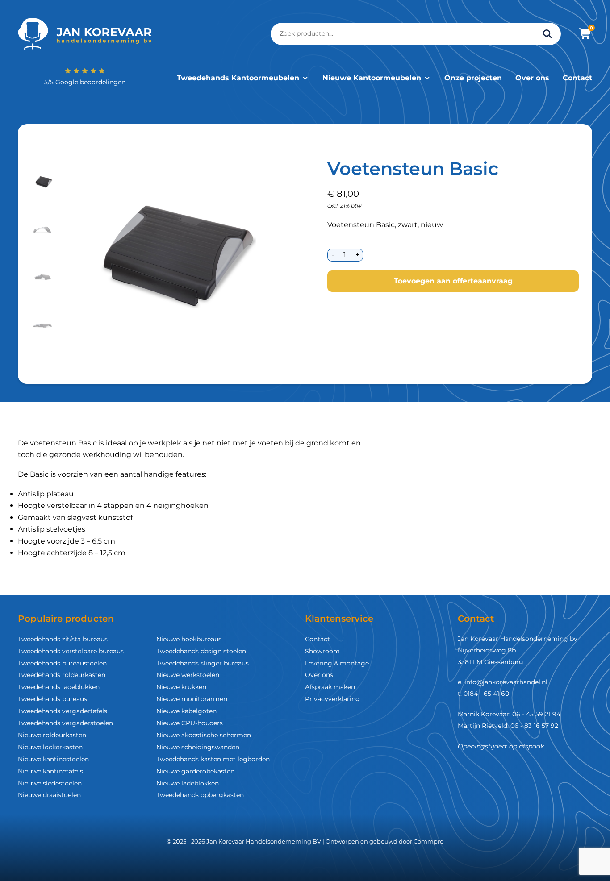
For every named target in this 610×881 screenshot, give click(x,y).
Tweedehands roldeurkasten (61, 675)
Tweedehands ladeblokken (59, 687)
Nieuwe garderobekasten (195, 771)
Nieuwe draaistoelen (49, 795)
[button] (43, 182)
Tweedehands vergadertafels (62, 711)
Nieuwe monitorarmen (191, 699)
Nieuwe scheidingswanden (197, 747)
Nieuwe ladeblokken (187, 783)
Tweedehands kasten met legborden (213, 759)
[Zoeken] (547, 34)
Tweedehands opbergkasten (200, 795)
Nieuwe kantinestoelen (53, 759)
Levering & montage (337, 663)
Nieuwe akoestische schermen (203, 735)
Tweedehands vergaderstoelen (65, 723)
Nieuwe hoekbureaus (188, 639)
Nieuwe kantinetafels (50, 771)
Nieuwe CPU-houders (189, 723)
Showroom (322, 651)
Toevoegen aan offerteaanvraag (453, 281)
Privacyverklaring (332, 699)
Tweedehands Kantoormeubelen (238, 78)
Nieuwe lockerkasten (50, 747)
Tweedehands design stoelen (201, 651)
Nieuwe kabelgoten (186, 711)
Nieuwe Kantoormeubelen (371, 78)
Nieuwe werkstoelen (187, 675)
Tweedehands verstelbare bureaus (71, 651)
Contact (577, 78)
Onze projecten (473, 78)
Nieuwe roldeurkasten (52, 735)
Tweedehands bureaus (52, 699)
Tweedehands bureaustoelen (62, 663)
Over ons (532, 78)
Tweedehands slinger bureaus (202, 663)
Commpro (428, 841)
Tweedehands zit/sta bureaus (63, 639)
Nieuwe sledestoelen (50, 783)
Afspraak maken (330, 687)
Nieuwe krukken (181, 687)
